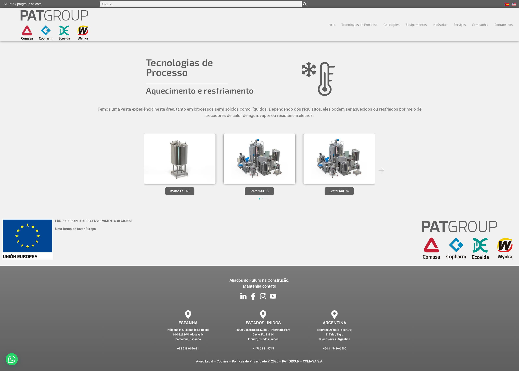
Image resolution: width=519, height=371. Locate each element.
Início (331, 24)
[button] (381, 170)
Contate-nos (503, 24)
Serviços (460, 24)
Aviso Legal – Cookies (212, 361)
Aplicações (392, 24)
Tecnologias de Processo (359, 24)
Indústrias (440, 24)
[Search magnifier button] (305, 4)
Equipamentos (416, 24)
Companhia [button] (480, 24)
